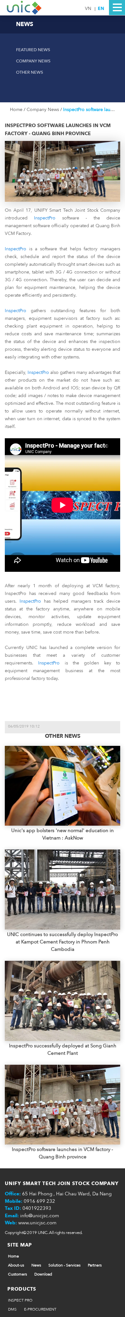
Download (43, 1274)
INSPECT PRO (20, 1300)
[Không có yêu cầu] (24, 7)
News (36, 1265)
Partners (95, 1265)
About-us (16, 1265)
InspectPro (44, 218)
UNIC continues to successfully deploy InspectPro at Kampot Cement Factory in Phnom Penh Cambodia (62, 941)
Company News (33, 61)
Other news (29, 72)
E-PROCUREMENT (40, 1309)
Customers (17, 1274)
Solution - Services (64, 1265)
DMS (12, 1309)
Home (17, 110)
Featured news (33, 50)
